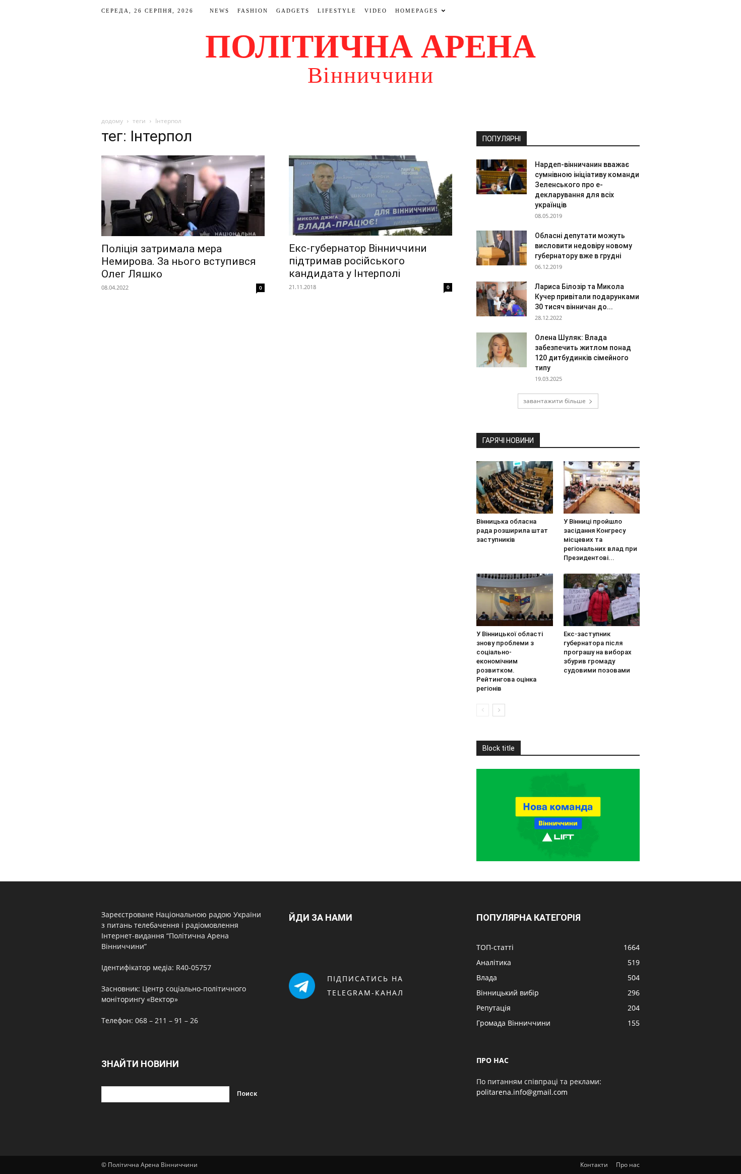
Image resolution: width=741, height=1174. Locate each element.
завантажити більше (554, 401)
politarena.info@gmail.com (522, 1092)
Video (375, 11)
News (219, 11)
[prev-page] (482, 710)
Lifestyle (337, 11)
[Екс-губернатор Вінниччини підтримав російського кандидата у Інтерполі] (370, 195)
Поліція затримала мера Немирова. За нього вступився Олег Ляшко (178, 261)
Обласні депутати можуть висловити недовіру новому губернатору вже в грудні (583, 246)
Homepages (416, 11)
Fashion (252, 11)
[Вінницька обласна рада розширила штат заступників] (514, 487)
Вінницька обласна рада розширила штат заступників (512, 530)
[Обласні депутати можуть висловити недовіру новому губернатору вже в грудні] (501, 248)
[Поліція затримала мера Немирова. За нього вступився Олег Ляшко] (183, 195)
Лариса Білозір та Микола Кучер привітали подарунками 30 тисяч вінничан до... (587, 297)
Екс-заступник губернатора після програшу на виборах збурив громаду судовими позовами (598, 652)
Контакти (594, 1164)
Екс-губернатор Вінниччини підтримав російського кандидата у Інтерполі (358, 260)
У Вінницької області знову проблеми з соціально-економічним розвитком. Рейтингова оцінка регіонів (509, 661)
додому (112, 121)
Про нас (628, 1164)
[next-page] (498, 710)
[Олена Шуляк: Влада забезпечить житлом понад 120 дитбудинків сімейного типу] (501, 349)
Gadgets (293, 11)
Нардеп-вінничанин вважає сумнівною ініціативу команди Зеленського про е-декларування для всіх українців (587, 184)
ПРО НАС (492, 1060)
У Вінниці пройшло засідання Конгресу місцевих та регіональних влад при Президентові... (600, 540)
